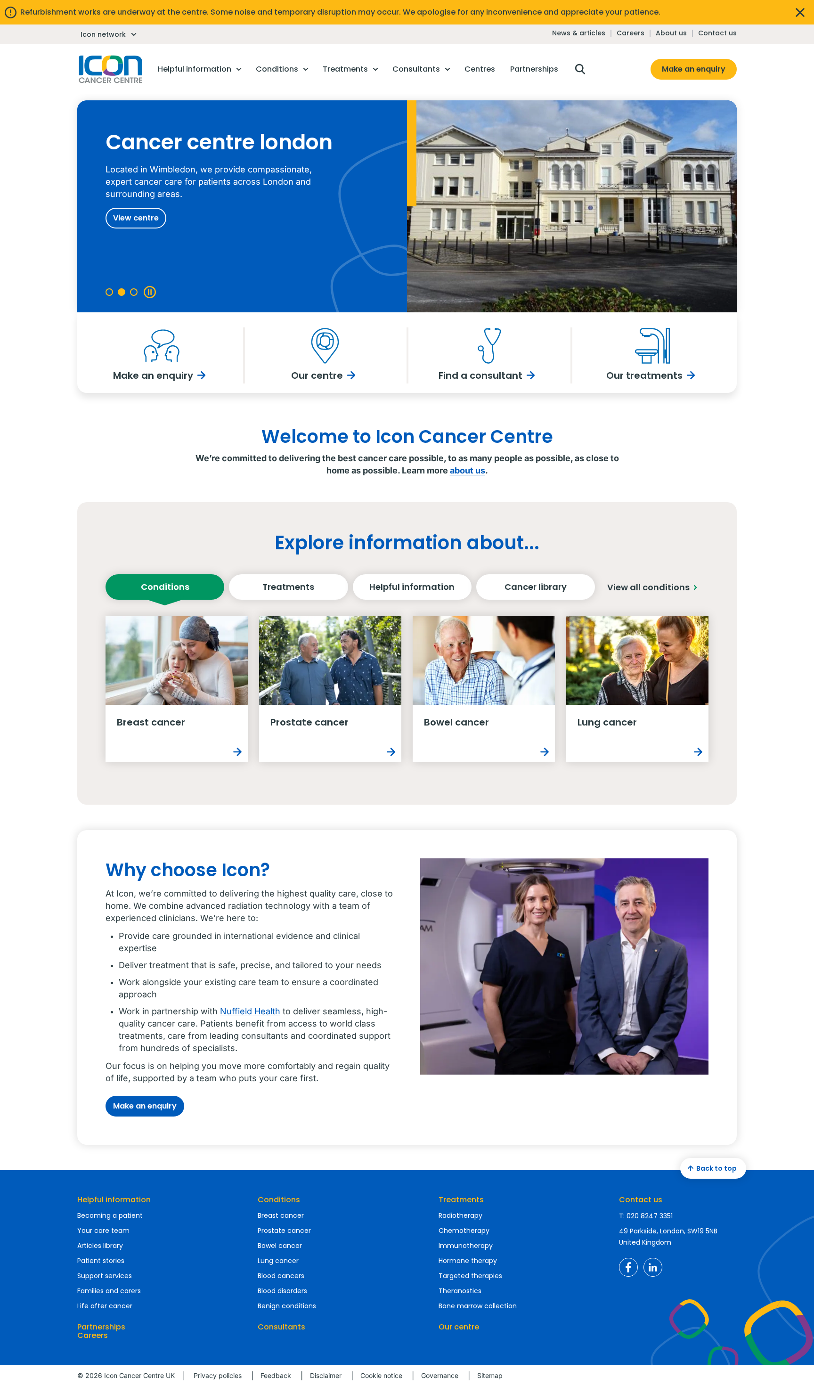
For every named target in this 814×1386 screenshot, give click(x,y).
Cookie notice (381, 1375)
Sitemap (490, 1375)
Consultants (281, 1326)
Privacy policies (218, 1375)
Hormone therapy (468, 1260)
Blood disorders (282, 1291)
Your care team (103, 1230)
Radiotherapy (460, 1215)
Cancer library (536, 587)
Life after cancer (104, 1306)
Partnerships (101, 1326)
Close (799, 12)
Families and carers (109, 1291)
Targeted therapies (470, 1275)
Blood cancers (281, 1275)
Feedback (275, 1375)
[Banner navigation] (109, 292)
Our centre (459, 1326)
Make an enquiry (693, 69)
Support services (104, 1275)
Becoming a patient (110, 1215)
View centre (136, 217)
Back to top (716, 1168)
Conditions (165, 587)
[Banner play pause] (149, 292)
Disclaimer (326, 1375)
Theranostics (460, 1291)
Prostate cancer (284, 1230)
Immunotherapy (466, 1245)
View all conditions (648, 587)
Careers (630, 33)
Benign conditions (287, 1306)
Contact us (717, 33)
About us (671, 33)
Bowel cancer (280, 1245)
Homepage (109, 69)
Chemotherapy (464, 1230)
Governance (439, 1375)
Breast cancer (281, 1215)
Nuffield (236, 1011)
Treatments (288, 587)
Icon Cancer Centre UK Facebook (628, 1267)
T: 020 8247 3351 (646, 1216)
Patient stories (100, 1260)
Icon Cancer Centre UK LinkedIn (652, 1267)
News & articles (578, 33)
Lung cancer (278, 1260)
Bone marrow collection (478, 1306)
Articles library (100, 1245)
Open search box (579, 69)
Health (266, 1011)
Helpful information (412, 587)
